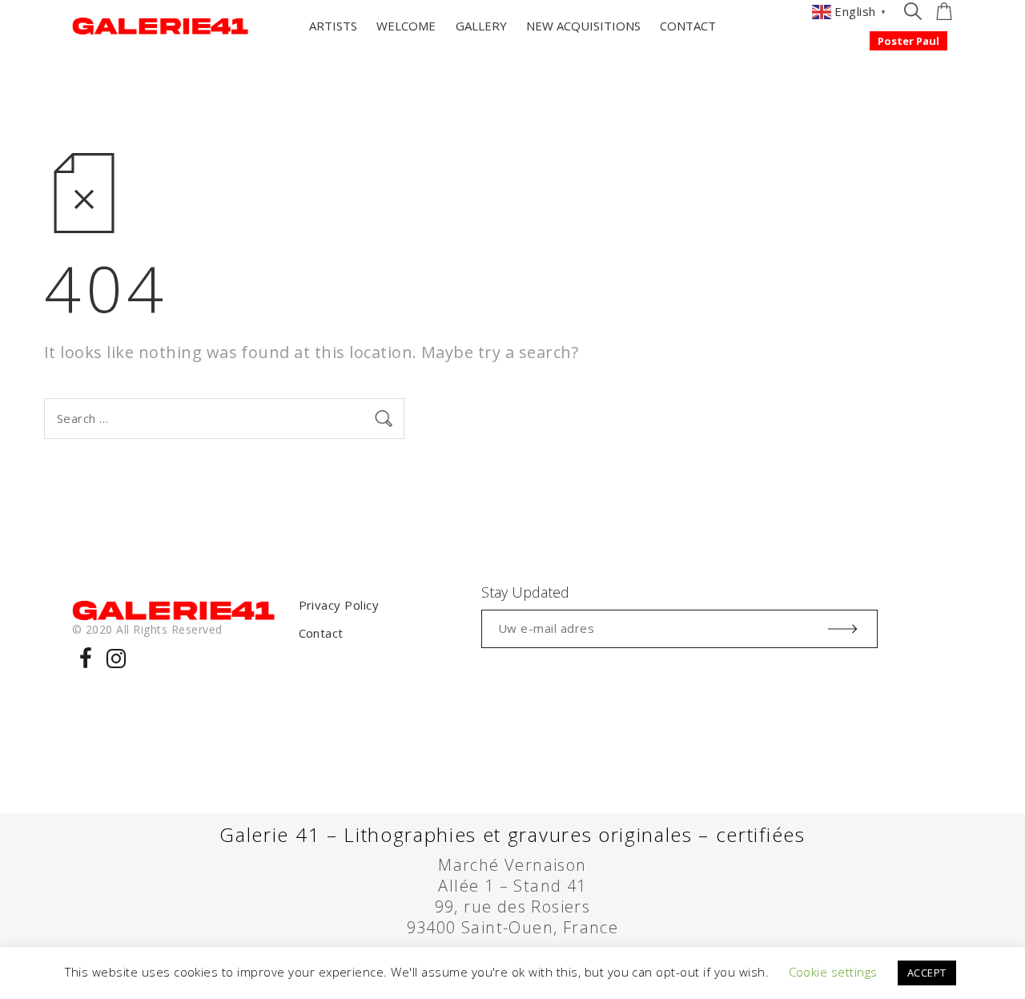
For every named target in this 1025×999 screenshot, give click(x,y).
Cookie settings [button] (833, 972)
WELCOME (406, 26)
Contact (321, 633)
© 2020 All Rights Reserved (147, 629)
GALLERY (481, 26)
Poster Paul (908, 41)
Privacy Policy (339, 605)
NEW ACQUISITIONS (583, 26)
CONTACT (688, 26)
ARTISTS (333, 26)
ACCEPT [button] (927, 972)
